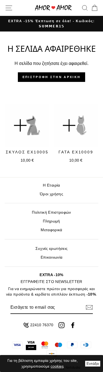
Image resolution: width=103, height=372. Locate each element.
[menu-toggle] (9, 8)
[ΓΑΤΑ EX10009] (76, 125)
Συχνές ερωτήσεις (51, 249)
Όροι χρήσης (51, 194)
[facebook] (73, 325)
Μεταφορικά (51, 230)
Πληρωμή (51, 221)
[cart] (93, 8)
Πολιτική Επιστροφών (51, 212)
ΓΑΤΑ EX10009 (76, 152)
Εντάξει (93, 363)
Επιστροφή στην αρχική (51, 77)
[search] (85, 8)
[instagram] (62, 325)
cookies (57, 366)
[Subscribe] (89, 307)
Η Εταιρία (51, 185)
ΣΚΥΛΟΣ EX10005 (27, 152)
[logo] (53, 8)
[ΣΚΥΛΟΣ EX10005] (27, 125)
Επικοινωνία (52, 257)
